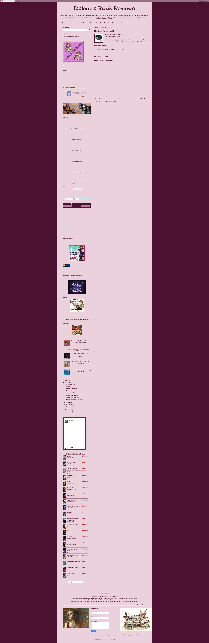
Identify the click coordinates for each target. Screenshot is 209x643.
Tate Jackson (71, 495)
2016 (67, 380)
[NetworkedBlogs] (76, 204)
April (67, 402)
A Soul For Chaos (72, 555)
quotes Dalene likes (104, 593)
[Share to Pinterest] (124, 49)
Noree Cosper (71, 521)
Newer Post (98, 99)
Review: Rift (69, 386)
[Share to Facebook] (123, 49)
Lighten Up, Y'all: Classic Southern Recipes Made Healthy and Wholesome (77, 470)
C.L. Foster (70, 463)
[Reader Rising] (77, 260)
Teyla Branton (71, 477)
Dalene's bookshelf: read (75, 454)
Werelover (70, 530)
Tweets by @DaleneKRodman (133, 635)
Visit (76, 139)
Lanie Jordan (71, 501)
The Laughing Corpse (73, 561)
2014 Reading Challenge (76, 90)
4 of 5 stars (116, 36)
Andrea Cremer (119, 34)
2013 (67, 412)
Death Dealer (71, 537)
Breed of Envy (71, 500)
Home (63, 23)
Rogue (69, 456)
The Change (70, 475)
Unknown (67, 34)
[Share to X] (121, 49)
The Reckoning (71, 481)
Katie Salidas (71, 552)
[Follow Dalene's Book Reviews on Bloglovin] (77, 199)
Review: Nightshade (72, 395)
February (69, 407)
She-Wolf (70, 488)
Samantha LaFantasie (73, 507)
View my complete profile (71, 36)
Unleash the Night (72, 567)
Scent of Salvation (73, 524)
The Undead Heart (72, 494)
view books (84, 98)
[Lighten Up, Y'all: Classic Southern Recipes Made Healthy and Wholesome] (65, 472)
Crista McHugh (71, 556)
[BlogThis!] (120, 49)
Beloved (69, 512)
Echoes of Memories (73, 506)
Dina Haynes (71, 532)
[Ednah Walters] (77, 293)
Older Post (143, 99)
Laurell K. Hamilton (72, 562)
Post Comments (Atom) (110, 101)
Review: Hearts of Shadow (74, 399)
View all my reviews (100, 45)
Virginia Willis (71, 473)
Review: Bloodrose (71, 390)
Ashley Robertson (72, 538)
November (69, 384)
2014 (67, 409)
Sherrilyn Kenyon (72, 568)
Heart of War (71, 462)
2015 (67, 382)
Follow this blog (77, 206)
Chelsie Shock (71, 457)
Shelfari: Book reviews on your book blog (104, 635)
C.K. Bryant (70, 513)
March (68, 404)
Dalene (73, 92)
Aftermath (108, 34)
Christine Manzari (72, 544)
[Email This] (118, 49)
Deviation (70, 543)
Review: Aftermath (71, 388)
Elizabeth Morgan (72, 489)
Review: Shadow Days (72, 397)
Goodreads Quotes (141, 604)
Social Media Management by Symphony (73, 275)
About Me (71, 23)
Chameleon (70, 573)
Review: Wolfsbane (71, 393)
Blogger (113, 639)
